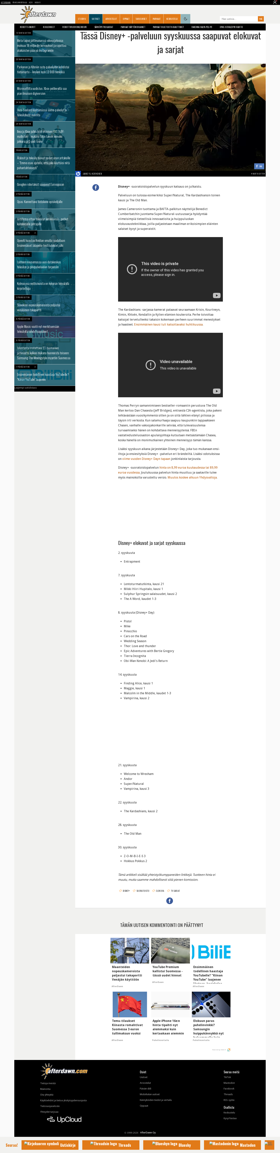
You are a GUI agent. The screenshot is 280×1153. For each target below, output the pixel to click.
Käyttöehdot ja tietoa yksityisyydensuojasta (63, 1100)
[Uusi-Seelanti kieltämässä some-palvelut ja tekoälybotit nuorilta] (44, 110)
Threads (228, 1094)
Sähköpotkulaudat (103, 27)
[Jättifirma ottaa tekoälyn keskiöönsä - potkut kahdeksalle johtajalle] (44, 219)
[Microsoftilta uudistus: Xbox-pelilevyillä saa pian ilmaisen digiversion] (44, 89)
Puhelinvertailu (20, 2)
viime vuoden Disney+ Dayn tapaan (146, 459)
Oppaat (126, 18)
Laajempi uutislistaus (25, 387)
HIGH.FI (38, 2)
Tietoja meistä (48, 1083)
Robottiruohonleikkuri (74, 27)
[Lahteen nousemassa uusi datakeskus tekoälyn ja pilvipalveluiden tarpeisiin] (44, 262)
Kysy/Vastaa (230, 1118)
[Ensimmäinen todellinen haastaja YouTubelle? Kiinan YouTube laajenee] (44, 375)
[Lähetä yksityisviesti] (106, 174)
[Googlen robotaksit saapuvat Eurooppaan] (44, 182)
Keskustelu (172, 18)
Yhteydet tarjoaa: (49, 1111)
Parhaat (157, 18)
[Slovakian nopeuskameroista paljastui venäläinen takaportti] (44, 305)
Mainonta (45, 1089)
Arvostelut (111, 18)
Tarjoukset (141, 18)
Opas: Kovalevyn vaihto (231, 27)
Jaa (260, 166)
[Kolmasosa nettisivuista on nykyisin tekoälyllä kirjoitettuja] (44, 284)
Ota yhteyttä (46, 1094)
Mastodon (229, 1082)
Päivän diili (145, 1088)
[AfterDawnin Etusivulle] (38, 14)
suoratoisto (143, 890)
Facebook (229, 1088)
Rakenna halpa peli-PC (202, 27)
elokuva (160, 890)
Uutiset (96, 18)
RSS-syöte (229, 1100)
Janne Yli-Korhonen (92, 173)
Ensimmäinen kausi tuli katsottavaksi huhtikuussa (168, 324)
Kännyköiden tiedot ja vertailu (156, 1100)
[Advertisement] (170, 508)
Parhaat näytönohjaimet (133, 27)
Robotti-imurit (27, 27)
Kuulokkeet (49, 27)
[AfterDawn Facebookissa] (216, 19)
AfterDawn (6, 2)
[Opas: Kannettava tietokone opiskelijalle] (44, 200)
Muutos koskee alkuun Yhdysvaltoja (192, 477)
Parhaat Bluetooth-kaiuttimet (168, 27)
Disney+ (126, 890)
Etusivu (82, 18)
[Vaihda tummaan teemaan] (185, 19)
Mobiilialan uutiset (150, 1094)
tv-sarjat (175, 890)
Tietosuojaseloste (50, 1106)
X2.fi (31, 2)
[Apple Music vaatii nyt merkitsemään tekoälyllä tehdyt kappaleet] (44, 327)
